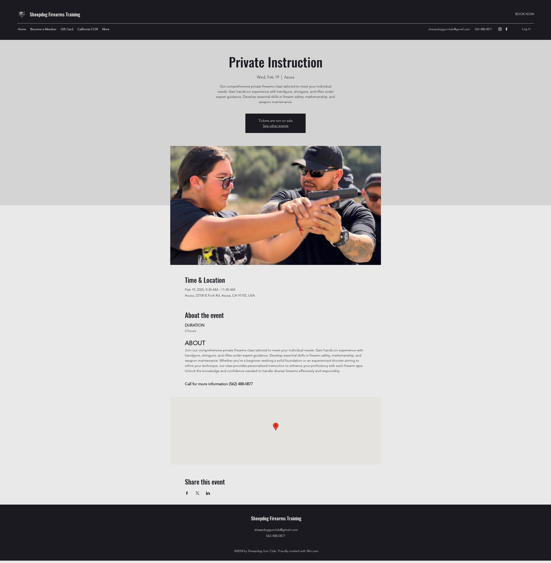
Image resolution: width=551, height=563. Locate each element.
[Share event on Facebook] (187, 493)
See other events (275, 126)
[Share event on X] (197, 493)
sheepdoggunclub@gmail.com (449, 29)
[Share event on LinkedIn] (208, 493)
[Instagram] (500, 29)
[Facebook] (506, 29)
